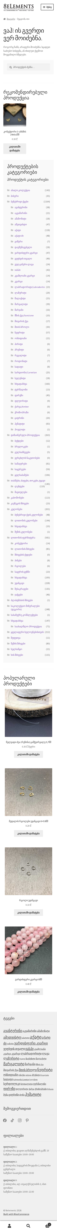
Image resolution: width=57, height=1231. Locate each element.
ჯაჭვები (19, 594)
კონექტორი (21, 543)
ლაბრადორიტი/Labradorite (30, 287)
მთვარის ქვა (21, 321)
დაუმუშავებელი (23, 247)
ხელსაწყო (16, 649)
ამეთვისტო (21, 224)
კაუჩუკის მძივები (20, 503)
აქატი (18, 230)
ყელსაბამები (22, 474)
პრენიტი (19, 349)
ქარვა (31, 1089)
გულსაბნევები (22, 452)
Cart (44, 1223)
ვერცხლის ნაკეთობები (27, 457)
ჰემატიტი (20, 423)
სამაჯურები (21, 463)
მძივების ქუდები (23, 554)
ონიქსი (22, 1075)
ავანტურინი (21, 207)
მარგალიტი (21, 304)
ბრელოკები (21, 446)
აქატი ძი (19, 235)
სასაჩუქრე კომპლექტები (24, 614)
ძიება (28, 1226)
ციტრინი (19, 417)
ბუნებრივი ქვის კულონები (29, 514)
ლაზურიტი (20, 292)
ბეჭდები (19, 440)
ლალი (22, 1059)
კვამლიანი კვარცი (25, 275)
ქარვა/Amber (22, 406)
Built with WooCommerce (16, 1214)
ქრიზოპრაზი (21, 412)
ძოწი (22, 1094)
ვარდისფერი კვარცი (26, 252)
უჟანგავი (19, 583)
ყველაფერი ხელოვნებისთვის (27, 632)
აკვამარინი (21, 213)
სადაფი (19, 366)
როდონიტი (21, 361)
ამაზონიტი (20, 218)
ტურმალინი (21, 389)
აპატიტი (26, 1038)
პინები (18, 560)
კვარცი (19, 281)
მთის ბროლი (22, 326)
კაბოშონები (17, 497)
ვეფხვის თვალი (23, 258)
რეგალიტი (20, 355)
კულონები (16, 509)
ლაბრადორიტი (31, 1053)
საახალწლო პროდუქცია (28, 626)
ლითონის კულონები (26, 520)
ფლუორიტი (21, 400)
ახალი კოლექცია (20, 190)
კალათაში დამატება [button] (14, 148)
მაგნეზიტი (30, 1058)
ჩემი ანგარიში (9, 1226)
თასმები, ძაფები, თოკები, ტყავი (28, 480)
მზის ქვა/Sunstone (24, 315)
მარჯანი (19, 309)
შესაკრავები (21, 588)
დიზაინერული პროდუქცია (25, 435)
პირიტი (19, 344)
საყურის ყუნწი (22, 571)
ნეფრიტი (20, 332)
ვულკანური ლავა (24, 264)
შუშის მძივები (18, 643)
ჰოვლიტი (20, 429)
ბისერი (15, 195)
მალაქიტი (20, 298)
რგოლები (20, 566)
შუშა (5, 1094)
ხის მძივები (17, 654)
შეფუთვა (15, 637)
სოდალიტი (27, 1084)
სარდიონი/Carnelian (26, 372)
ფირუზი (19, 395)
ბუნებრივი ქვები (19, 201)
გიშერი (19, 241)
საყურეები (20, 469)
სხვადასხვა (21, 383)
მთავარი (11, 19)
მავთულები (21, 492)
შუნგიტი (50, 1089)
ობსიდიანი (21, 338)
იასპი (17, 269)
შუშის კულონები (23, 531)
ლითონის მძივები (24, 548)
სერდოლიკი (11, 1083)
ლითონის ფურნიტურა (23, 537)
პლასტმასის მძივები (22, 600)
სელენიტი (20, 378)
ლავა (45, 1053)
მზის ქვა (40, 1064)
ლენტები (19, 486)
